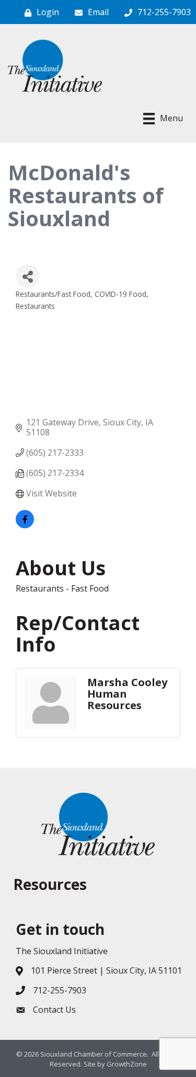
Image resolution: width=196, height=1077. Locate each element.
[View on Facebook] (25, 525)
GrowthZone (127, 1064)
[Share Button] (27, 276)
